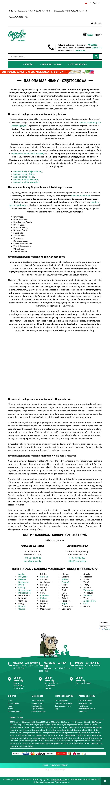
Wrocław (87, 595)
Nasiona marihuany (84, 701)
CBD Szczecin (65, 722)
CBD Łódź (87, 722)
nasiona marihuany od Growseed (27, 153)
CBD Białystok (35, 725)
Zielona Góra (89, 601)
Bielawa (22, 579)
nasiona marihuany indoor (25, 179)
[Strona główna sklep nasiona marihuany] (17, 35)
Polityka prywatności (39, 711)
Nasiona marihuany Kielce (47, 741)
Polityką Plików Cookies (59, 780)
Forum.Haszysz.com (85, 703)
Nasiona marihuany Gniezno (76, 733)
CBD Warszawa (15, 722)
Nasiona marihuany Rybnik (74, 743)
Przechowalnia (37, 706)
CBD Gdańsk (55, 722)
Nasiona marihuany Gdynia (83, 730)
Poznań (65, 582)
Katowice (44, 595)
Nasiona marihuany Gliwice (66, 741)
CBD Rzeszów (96, 722)
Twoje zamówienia (38, 701)
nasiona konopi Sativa (24, 174)
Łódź (85, 603)
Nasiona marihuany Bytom (57, 733)
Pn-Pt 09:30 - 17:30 (18, 17)
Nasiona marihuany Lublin (19, 738)
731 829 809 (80, 51)
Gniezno (44, 576)
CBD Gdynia (25, 725)
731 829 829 (92, 45)
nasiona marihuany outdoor (26, 182)
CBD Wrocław (26, 722)
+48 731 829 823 (33, 558)
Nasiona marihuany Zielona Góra (27, 735)
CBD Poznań (45, 725)
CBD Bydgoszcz (77, 722)
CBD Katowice (15, 725)
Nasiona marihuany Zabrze (32, 743)
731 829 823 (96, 48)
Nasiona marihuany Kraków (34, 727)
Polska (65, 579)
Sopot (64, 603)
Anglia (21, 574)
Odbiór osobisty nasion (63, 706)
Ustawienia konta (37, 703)
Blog (56, 709)
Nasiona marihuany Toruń (86, 741)
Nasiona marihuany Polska (60, 725)
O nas (10, 701)
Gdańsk (22, 606)
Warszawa (88, 590)
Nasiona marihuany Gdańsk (91, 727)
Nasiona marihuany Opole (93, 743)
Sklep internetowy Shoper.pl (55, 770)
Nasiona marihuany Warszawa (80, 725)
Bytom (21, 584)
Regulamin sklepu (38, 709)
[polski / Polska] (86, 3)
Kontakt (10, 706)
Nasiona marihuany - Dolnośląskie (89, 735)
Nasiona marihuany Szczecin (79, 738)
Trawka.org (82, 711)
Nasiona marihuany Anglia (67, 735)
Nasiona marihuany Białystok (63, 730)
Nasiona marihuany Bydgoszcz (20, 730)
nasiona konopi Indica (23, 177)
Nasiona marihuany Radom (38, 738)
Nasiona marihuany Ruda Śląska (21, 746)
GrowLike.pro (83, 706)
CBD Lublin (46, 722)
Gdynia (21, 609)
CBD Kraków (36, 722)
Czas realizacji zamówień (63, 703)
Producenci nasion (14, 711)
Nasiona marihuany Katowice (42, 730)
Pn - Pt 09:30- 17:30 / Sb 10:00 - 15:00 (29, 11)
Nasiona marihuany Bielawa (37, 733)
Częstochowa (24, 590)
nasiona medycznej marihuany (27, 171)
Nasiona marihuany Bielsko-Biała (53, 743)
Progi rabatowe (13, 703)
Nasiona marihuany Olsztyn (28, 741)
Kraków (43, 598)
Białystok (22, 576)
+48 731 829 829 (77, 558)
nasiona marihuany (80, 195)
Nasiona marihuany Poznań (72, 727)
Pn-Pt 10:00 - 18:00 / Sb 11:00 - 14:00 (70, 11)
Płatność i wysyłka (61, 701)
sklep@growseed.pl (33, 561)
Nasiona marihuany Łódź (53, 727)
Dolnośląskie (24, 593)
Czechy (21, 587)
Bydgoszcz (23, 582)
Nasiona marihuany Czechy (48, 735)
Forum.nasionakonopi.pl (86, 709)
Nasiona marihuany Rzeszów (58, 738)
